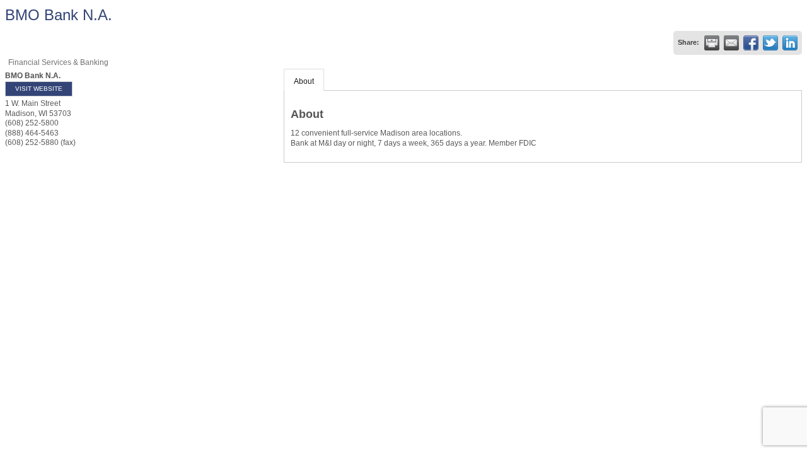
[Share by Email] (731, 42)
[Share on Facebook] (750, 42)
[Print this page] (711, 42)
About (304, 81)
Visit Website (38, 88)
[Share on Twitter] (770, 42)
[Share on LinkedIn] (790, 42)
